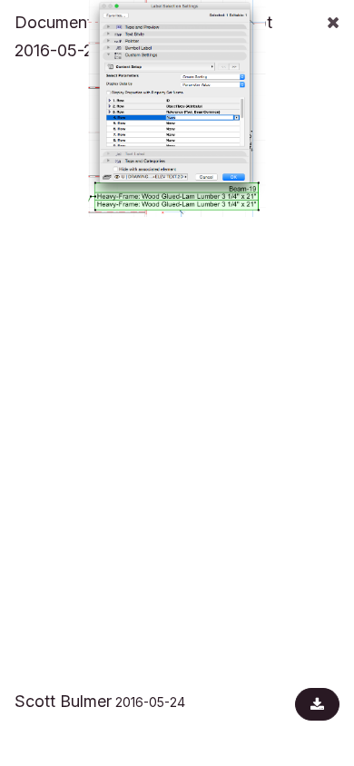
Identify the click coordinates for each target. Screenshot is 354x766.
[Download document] (317, 704)
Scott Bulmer (63, 701)
